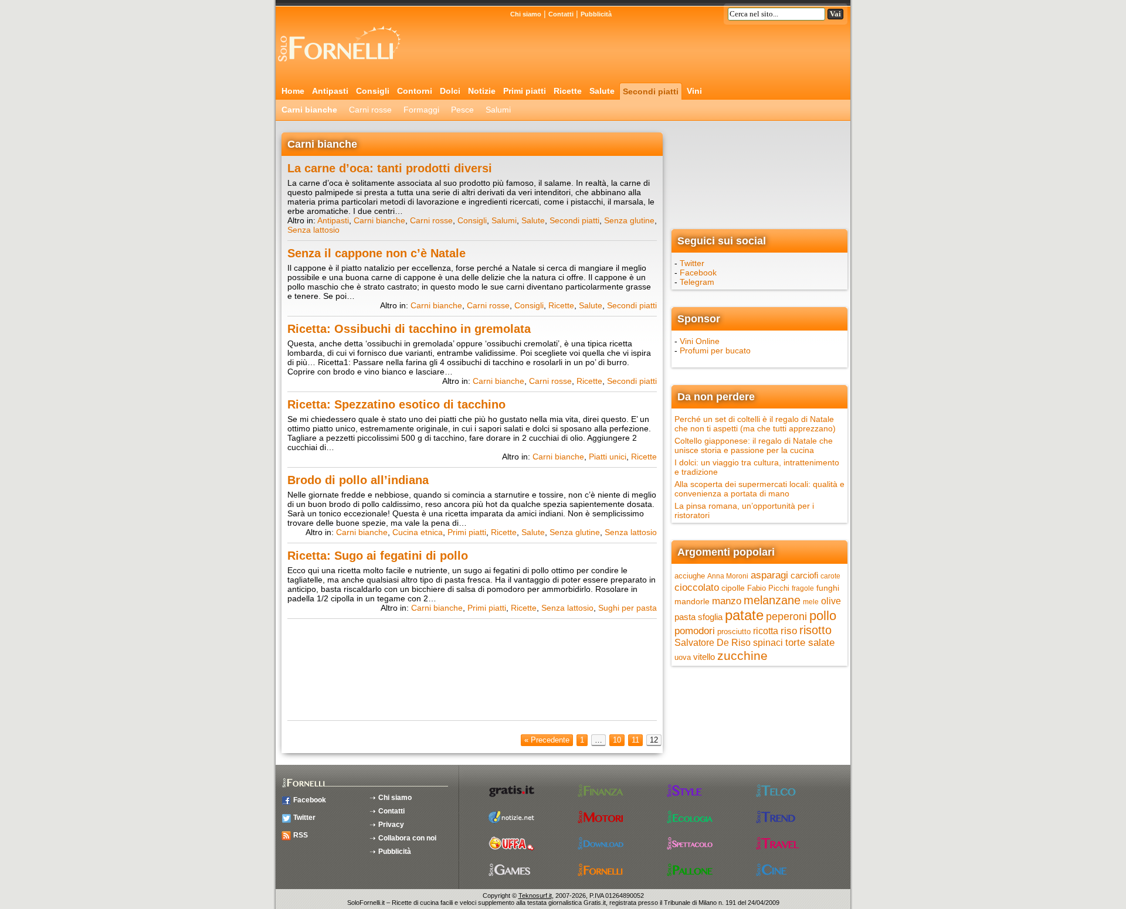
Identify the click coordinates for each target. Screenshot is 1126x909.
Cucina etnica (417, 532)
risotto (815, 630)
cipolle (733, 588)
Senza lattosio (313, 229)
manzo (726, 601)
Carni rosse (370, 109)
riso (789, 630)
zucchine (742, 655)
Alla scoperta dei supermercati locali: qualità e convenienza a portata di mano (759, 488)
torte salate (810, 642)
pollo (822, 615)
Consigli (372, 91)
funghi (827, 588)
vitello (704, 657)
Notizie (482, 91)
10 (617, 740)
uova (682, 657)
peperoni (786, 616)
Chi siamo (525, 14)
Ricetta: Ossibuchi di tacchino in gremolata (409, 328)
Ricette (568, 91)
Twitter (692, 263)
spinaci (768, 643)
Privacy (391, 825)
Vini (694, 91)
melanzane (772, 600)
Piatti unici (607, 456)
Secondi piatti (651, 91)
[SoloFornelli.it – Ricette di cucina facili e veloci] (343, 66)
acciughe (689, 575)
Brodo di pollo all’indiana (358, 480)
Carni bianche (309, 109)
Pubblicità (596, 14)
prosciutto (734, 631)
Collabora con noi (407, 838)
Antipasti (330, 91)
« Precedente (546, 740)
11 (635, 740)
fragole (803, 588)
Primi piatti (524, 91)
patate (744, 615)
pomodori (694, 630)
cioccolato (696, 587)
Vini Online (700, 341)
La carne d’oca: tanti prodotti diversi (389, 168)
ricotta (765, 630)
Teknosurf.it (535, 895)
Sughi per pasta (627, 607)
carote (830, 576)
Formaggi (421, 109)
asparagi (769, 575)
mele (811, 602)
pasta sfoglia (698, 617)
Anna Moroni (727, 576)
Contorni (414, 91)
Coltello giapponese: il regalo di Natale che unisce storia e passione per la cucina (753, 445)
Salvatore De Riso (712, 643)
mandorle (692, 601)
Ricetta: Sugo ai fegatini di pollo (377, 555)
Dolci (450, 91)
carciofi (804, 575)
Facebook (698, 272)
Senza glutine (629, 220)
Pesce (462, 109)
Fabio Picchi (768, 588)
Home (293, 91)
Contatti (561, 14)
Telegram (697, 282)
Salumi (498, 109)
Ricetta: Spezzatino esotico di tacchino (396, 404)
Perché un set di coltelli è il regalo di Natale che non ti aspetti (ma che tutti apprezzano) (755, 423)
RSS (300, 835)
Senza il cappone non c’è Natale (376, 253)
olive (831, 601)
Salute (602, 91)
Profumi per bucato (715, 350)
